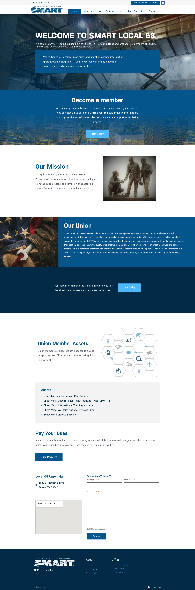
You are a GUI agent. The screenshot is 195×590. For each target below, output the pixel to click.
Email (129, 479)
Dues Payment (135, 11)
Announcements (92, 569)
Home (74, 11)
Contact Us (154, 11)
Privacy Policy (156, 587)
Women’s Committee (109, 11)
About (87, 11)
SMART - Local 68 (44, 570)
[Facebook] (163, 3)
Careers (89, 565)
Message (94, 491)
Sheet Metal (91, 573)
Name (93, 479)
